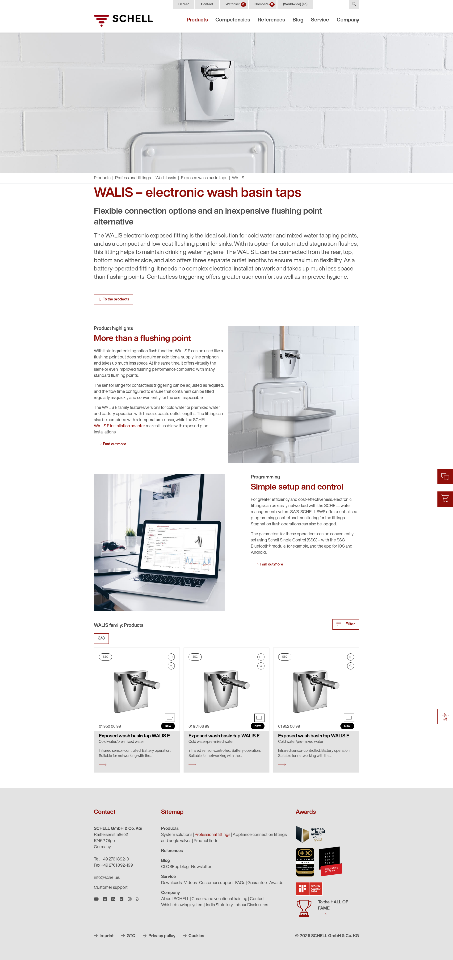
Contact (207, 4)
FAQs (240, 883)
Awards (276, 883)
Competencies (232, 20)
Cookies (196, 936)
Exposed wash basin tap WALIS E (134, 736)
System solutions (176, 835)
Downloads (171, 883)
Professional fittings (133, 178)
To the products (116, 299)
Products (197, 20)
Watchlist (235, 4)
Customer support (111, 888)
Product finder (207, 841)
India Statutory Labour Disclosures (237, 905)
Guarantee (257, 883)
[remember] (171, 665)
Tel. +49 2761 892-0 (111, 859)
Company (348, 20)
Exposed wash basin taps (204, 178)
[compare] (171, 657)
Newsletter (201, 867)
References (271, 20)
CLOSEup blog (175, 867)
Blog (298, 20)
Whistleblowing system (182, 905)
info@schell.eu (107, 878)
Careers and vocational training (219, 899)
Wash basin (165, 178)
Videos (190, 883)
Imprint (106, 936)
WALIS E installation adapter (119, 426)
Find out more (114, 444)
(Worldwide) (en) (295, 4)
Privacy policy (161, 936)
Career (183, 4)
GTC (130, 936)
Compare (264, 4)
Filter (349, 624)
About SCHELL (175, 899)
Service (320, 20)
